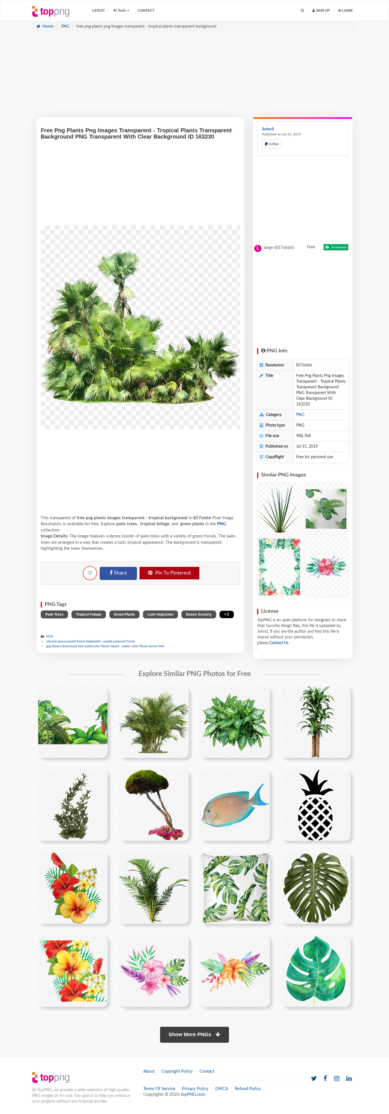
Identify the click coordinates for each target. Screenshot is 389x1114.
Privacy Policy (195, 1089)
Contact (146, 11)
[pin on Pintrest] (100, 694)
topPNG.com (193, 1094)
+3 (226, 614)
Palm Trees (54, 614)
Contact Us (278, 643)
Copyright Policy (177, 1071)
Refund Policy (248, 1089)
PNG (64, 27)
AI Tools (119, 10)
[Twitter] (314, 1078)
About (149, 1071)
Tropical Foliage (88, 614)
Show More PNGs (191, 1034)
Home (47, 27)
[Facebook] (325, 1078)
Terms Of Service (159, 1089)
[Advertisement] (194, 77)
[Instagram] (336, 1078)
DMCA (221, 1089)
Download (338, 247)
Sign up (322, 11)
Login (347, 11)
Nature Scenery (199, 614)
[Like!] (90, 573)
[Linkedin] (349, 1078)
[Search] (302, 10)
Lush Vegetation (160, 614)
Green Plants (124, 614)
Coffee (273, 144)
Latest (98, 11)
